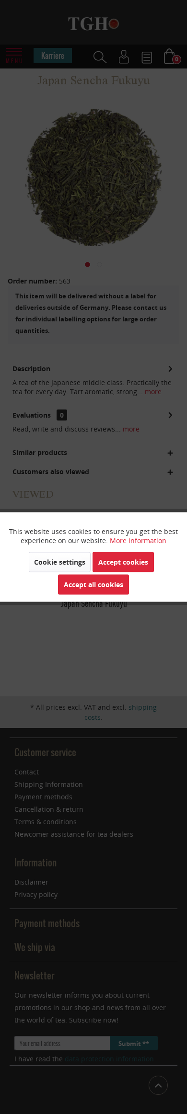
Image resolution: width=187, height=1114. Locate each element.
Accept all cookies (93, 584)
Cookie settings (59, 562)
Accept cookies (123, 562)
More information (138, 540)
